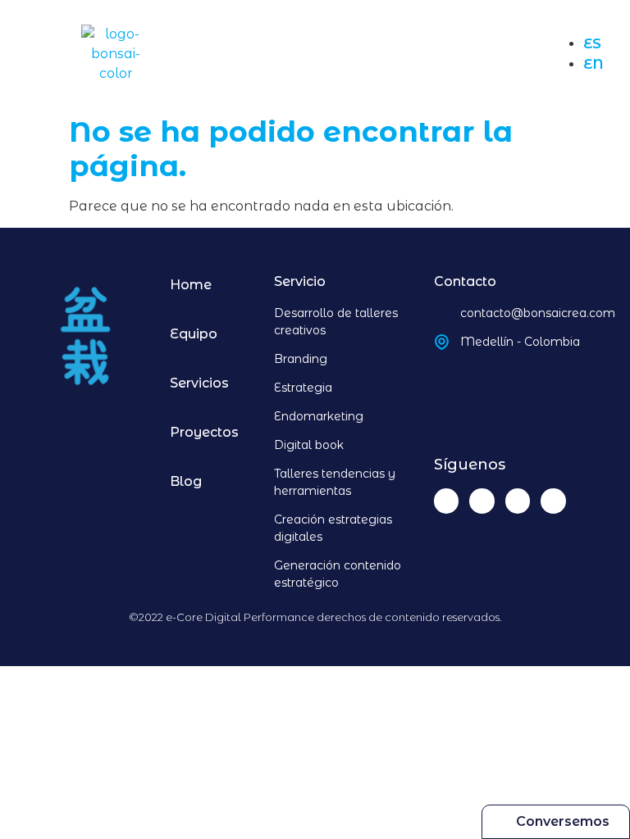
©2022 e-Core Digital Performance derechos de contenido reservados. (315, 617)
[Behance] (518, 501)
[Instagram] (482, 501)
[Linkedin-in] (446, 501)
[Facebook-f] (553, 501)
